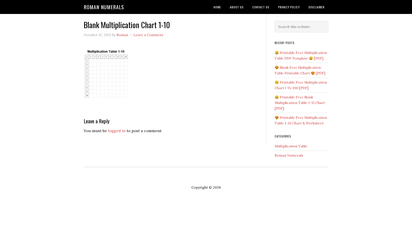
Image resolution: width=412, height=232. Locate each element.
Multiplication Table (291, 146)
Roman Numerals (104, 7)
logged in (117, 130)
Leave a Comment (148, 35)
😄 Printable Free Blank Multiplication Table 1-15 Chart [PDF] (300, 102)
